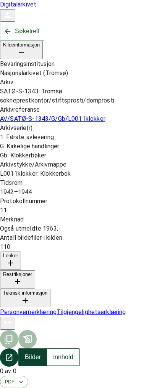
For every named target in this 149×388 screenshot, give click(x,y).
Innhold (63, 357)
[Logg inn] (7, 15)
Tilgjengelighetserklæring (91, 312)
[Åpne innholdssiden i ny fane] (9, 357)
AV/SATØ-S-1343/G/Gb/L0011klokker (52, 118)
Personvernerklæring (28, 312)
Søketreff (27, 31)
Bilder (33, 357)
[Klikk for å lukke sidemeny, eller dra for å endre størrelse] (7, 323)
